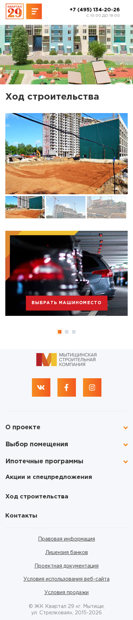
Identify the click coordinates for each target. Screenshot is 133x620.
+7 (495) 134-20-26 (95, 12)
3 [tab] (74, 332)
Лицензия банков (66, 553)
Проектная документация (66, 566)
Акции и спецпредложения (48, 477)
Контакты (21, 516)
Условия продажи (66, 593)
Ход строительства (36, 496)
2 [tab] (66, 332)
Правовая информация (66, 539)
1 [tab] (59, 332)
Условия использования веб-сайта (66, 579)
